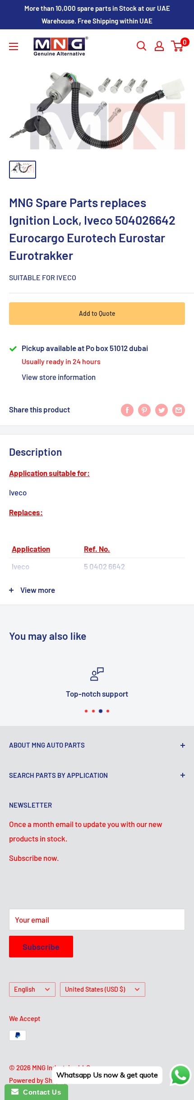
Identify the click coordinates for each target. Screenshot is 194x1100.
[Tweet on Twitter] (161, 409)
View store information (59, 376)
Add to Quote (97, 313)
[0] (177, 46)
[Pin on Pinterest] (144, 409)
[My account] (159, 46)
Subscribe (41, 947)
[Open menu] (13, 46)
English (24, 989)
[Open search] (142, 46)
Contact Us (39, 1092)
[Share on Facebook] (127, 409)
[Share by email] (178, 409)
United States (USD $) (95, 989)
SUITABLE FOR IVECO (42, 277)
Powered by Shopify (38, 1080)
